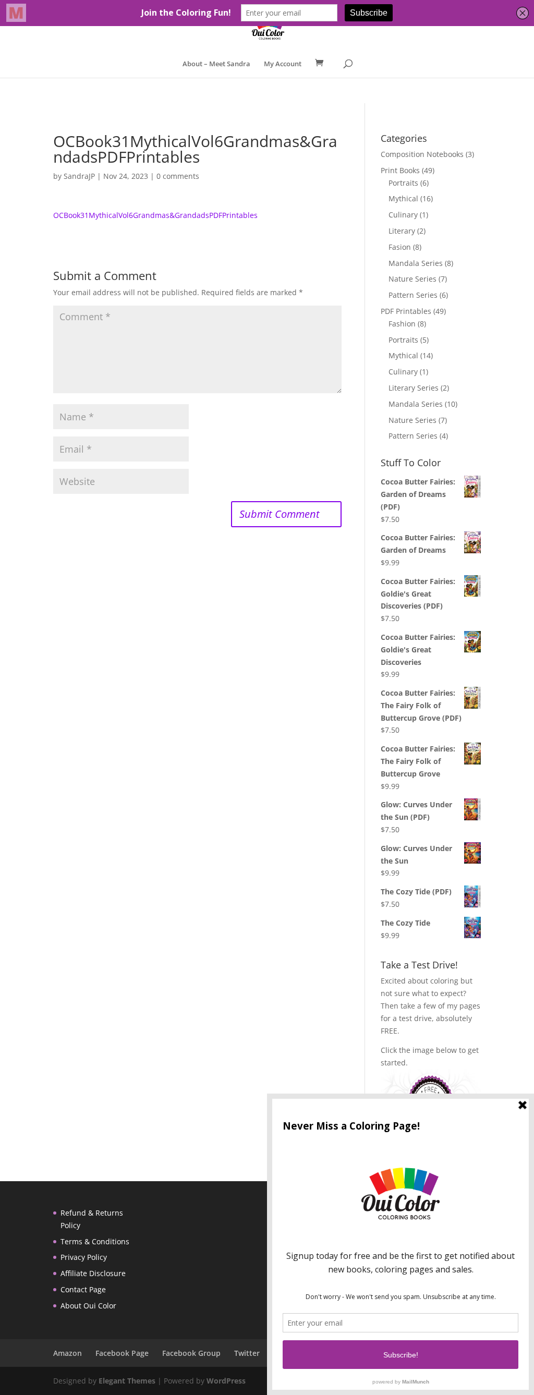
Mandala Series (416, 263)
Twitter (247, 1353)
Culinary (403, 215)
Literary (402, 231)
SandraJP (79, 176)
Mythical (403, 198)
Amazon (67, 1353)
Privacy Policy (83, 1257)
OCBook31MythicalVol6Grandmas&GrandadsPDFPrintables (155, 215)
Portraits (403, 183)
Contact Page (83, 1289)
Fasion (400, 247)
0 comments (177, 176)
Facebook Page (122, 1353)
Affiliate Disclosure (93, 1273)
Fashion (402, 324)
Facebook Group (191, 1353)
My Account (282, 64)
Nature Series (412, 279)
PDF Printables (406, 311)
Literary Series (414, 388)
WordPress (226, 1381)
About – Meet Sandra (216, 64)
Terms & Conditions (94, 1241)
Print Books (400, 170)
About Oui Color (88, 1306)
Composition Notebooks (422, 154)
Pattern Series (413, 295)
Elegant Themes (127, 1381)
